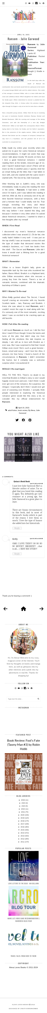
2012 (23, 839)
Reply (17, 528)
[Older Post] (41, 609)
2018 (23, 821)
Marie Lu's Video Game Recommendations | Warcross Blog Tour (24, 919)
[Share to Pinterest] (30, 420)
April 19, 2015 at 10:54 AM (36, 483)
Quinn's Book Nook (22, 481)
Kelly (4, 148)
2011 (23, 842)
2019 (23, 818)
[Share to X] (17, 420)
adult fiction (12, 410)
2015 (23, 830)
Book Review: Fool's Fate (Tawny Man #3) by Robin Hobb (23, 745)
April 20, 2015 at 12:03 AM (36, 538)
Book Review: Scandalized (23, 455)
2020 (23, 815)
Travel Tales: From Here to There (23, 956)
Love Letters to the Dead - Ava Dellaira (23, 883)
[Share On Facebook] (23, 420)
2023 (24, 806)
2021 (23, 812)
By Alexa (31, 410)
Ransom (31, 44)
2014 (23, 833)
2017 (23, 824)
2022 (23, 809)
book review (22, 410)
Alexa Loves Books (20, 1004)
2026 (23, 800)
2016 (23, 827)
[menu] (3, 3)
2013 (23, 836)
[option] (23, 449)
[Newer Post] (5, 609)
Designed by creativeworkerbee (23, 1008)
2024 (24, 803)
